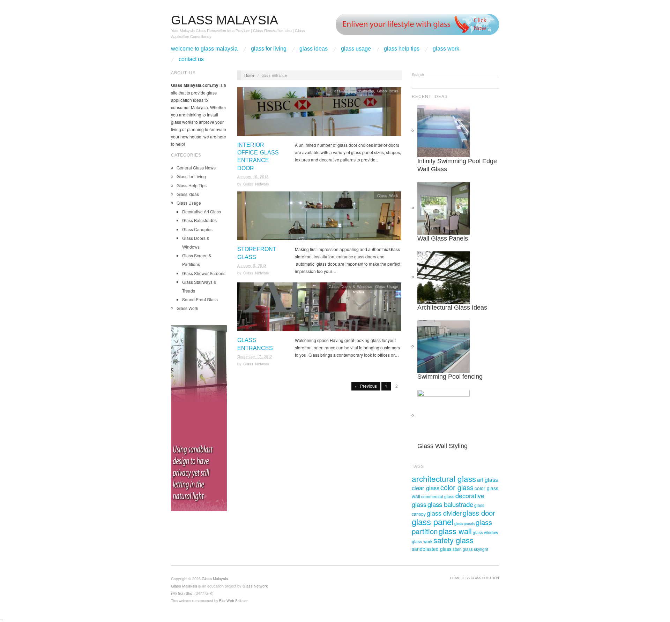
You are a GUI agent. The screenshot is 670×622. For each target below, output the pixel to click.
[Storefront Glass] (319, 218)
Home (249, 75)
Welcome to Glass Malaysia (204, 49)
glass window (485, 532)
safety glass (453, 539)
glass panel (432, 521)
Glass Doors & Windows (352, 90)
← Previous (366, 386)
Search (418, 74)
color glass (457, 487)
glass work (422, 541)
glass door (479, 513)
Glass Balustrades (199, 220)
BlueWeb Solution (233, 600)
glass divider (444, 512)
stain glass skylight (470, 549)
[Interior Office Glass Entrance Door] (319, 113)
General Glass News (196, 167)
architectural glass (444, 478)
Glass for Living (268, 49)
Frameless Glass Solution (474, 577)
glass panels (464, 523)
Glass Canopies (197, 229)
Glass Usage (356, 49)
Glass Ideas (313, 49)
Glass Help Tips (401, 49)
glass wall (455, 530)
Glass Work (446, 49)
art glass (487, 479)
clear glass (425, 488)
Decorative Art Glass (201, 211)
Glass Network (256, 184)
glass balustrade (450, 504)
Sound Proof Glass (200, 299)
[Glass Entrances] (319, 309)
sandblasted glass (432, 548)
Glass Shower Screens (203, 273)
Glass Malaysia (184, 586)
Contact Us (191, 59)
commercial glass (437, 496)
